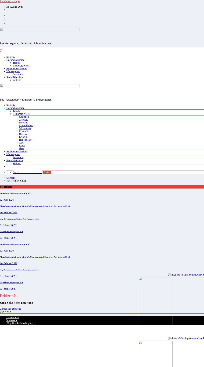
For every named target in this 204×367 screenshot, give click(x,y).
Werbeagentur (13, 71)
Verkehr (17, 80)
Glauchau (24, 116)
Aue (21, 142)
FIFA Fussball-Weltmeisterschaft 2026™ (15, 193)
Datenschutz (12, 317)
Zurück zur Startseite (10, 308)
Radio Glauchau (14, 77)
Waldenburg (25, 128)
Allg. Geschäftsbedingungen (20, 323)
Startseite (10, 57)
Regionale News (21, 65)
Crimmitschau (26, 125)
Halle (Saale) (25, 139)
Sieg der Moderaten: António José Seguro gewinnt (19, 219)
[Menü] (1, 49)
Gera (21, 148)
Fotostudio (18, 74)
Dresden (23, 134)
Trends (16, 62)
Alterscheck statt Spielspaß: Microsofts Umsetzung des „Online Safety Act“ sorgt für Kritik (35, 206)
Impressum (11, 320)
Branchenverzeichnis (16, 68)
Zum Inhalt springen (10, 1)
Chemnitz (24, 131)
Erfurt (22, 145)
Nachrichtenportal (15, 60)
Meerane (23, 122)
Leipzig (23, 137)
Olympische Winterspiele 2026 (11, 232)
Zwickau (23, 119)
